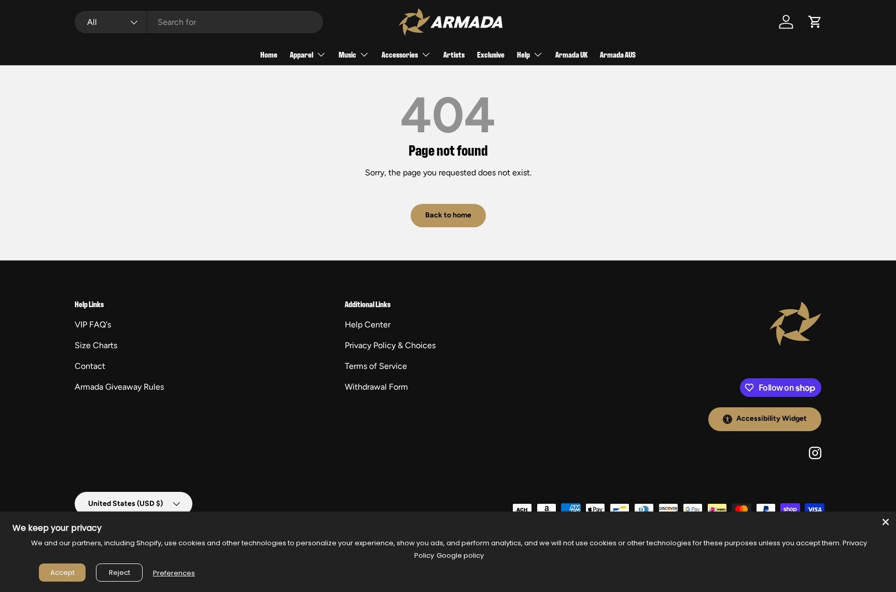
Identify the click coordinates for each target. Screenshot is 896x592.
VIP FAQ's (93, 324)
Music (347, 54)
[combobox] (199, 22)
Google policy (460, 555)
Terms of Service (376, 366)
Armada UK (571, 54)
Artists (454, 54)
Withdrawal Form (376, 387)
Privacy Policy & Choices (390, 345)
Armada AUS (618, 54)
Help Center (367, 324)
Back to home (448, 215)
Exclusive (491, 54)
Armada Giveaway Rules (119, 387)
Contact (90, 366)
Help (523, 54)
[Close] (885, 522)
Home (268, 54)
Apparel (301, 54)
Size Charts (96, 345)
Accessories (400, 54)
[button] (815, 21)
